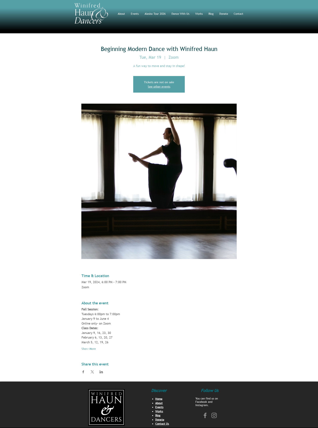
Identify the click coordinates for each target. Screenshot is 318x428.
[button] (180, 13)
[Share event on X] (92, 371)
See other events (159, 86)
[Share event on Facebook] (83, 371)
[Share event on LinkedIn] (101, 371)
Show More (89, 349)
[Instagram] (214, 415)
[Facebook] (205, 415)
